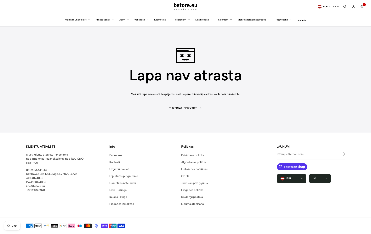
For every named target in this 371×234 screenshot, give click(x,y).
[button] (340, 154)
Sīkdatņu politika (192, 197)
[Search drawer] (345, 6)
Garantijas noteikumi (122, 183)
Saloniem (223, 19)
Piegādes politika (192, 190)
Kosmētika (160, 19)
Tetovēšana (281, 19)
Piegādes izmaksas (121, 204)
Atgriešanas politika (194, 162)
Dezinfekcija (202, 19)
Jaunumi (301, 20)
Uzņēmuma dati (119, 169)
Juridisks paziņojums (194, 183)
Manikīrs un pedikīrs (76, 19)
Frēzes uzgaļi (103, 19)
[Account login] (353, 6)
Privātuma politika (192, 155)
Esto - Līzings (118, 190)
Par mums (115, 155)
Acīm (122, 19)
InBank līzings (118, 197)
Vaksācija (139, 19)
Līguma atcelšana (192, 204)
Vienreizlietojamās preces (251, 19)
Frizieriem (180, 19)
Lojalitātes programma (123, 176)
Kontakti (114, 162)
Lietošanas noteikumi (194, 169)
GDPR (185, 176)
